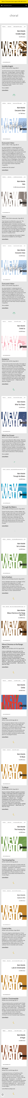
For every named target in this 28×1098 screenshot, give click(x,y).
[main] (14, 15)
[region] (14, 1)
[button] (1, 5)
